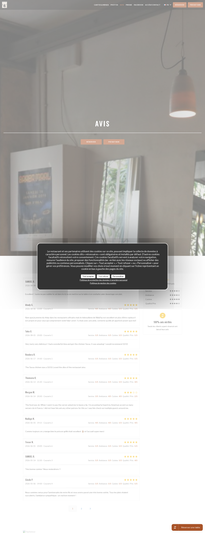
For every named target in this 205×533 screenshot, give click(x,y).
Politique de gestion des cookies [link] (103, 283)
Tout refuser (103, 276)
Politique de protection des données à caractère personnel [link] (103, 280)
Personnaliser (118, 276)
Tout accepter (88, 276)
